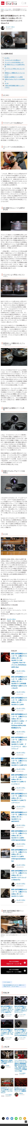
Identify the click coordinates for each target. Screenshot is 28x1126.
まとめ (6, 83)
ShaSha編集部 (22, 1073)
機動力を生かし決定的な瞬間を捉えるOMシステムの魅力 (7, 1062)
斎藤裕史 (21, 1093)
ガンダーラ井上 (10, 27)
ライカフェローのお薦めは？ (13, 60)
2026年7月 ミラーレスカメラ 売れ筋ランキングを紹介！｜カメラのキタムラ (7, 1090)
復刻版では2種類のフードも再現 (13, 77)
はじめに (6, 58)
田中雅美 (7, 1065)
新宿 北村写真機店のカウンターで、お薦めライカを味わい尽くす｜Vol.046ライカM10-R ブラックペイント (21, 1009)
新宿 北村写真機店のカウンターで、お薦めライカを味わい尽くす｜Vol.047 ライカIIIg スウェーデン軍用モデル (7, 1009)
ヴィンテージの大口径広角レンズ (14, 62)
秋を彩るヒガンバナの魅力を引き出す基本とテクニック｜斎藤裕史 (20, 1089)
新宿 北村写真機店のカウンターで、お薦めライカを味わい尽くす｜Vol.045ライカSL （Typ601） (7, 1032)
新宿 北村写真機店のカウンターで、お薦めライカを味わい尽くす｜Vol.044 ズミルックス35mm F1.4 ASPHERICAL (21, 1032)
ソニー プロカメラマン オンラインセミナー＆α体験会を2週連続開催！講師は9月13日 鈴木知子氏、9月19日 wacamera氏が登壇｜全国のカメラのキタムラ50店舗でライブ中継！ (21, 1066)
